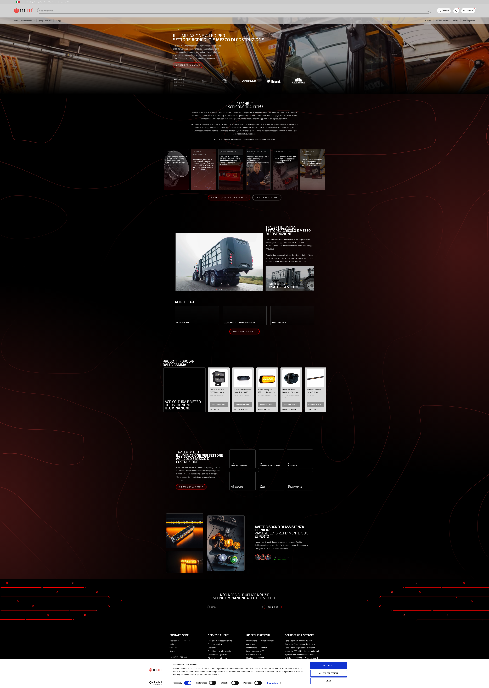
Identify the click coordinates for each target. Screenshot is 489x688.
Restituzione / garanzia (217, 654)
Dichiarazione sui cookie (217, 658)
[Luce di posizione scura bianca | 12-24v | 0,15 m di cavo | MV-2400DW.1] (243, 378)
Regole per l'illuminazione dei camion (299, 640)
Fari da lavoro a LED (217, 395)
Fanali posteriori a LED (255, 651)
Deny (328, 681)
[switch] (212, 683)
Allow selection (328, 673)
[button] (178, 262)
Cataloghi (212, 647)
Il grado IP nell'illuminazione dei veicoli (300, 654)
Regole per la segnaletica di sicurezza (300, 647)
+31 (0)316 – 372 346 (178, 657)
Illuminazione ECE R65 (255, 658)
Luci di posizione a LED (242, 395)
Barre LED (310, 395)
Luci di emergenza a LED (267, 395)
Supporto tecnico (215, 644)
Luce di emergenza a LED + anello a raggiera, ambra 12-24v (267, 392)
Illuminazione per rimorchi (256, 647)
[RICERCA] (428, 11)
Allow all (328, 665)
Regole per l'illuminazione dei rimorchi (300, 644)
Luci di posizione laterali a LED (291, 396)
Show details (272, 683)
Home (175, 30)
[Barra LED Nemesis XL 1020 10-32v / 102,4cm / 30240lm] (315, 378)
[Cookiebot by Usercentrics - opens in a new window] (155, 683)
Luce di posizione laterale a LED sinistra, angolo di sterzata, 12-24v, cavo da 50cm (290, 393)
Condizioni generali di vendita (219, 651)
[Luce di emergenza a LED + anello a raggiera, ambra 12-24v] (267, 378)
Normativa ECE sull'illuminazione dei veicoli (302, 651)
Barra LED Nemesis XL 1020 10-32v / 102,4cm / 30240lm (315, 392)
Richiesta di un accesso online (220, 640)
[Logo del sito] (23, 10)
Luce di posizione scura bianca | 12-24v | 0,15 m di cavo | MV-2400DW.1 (242, 393)
